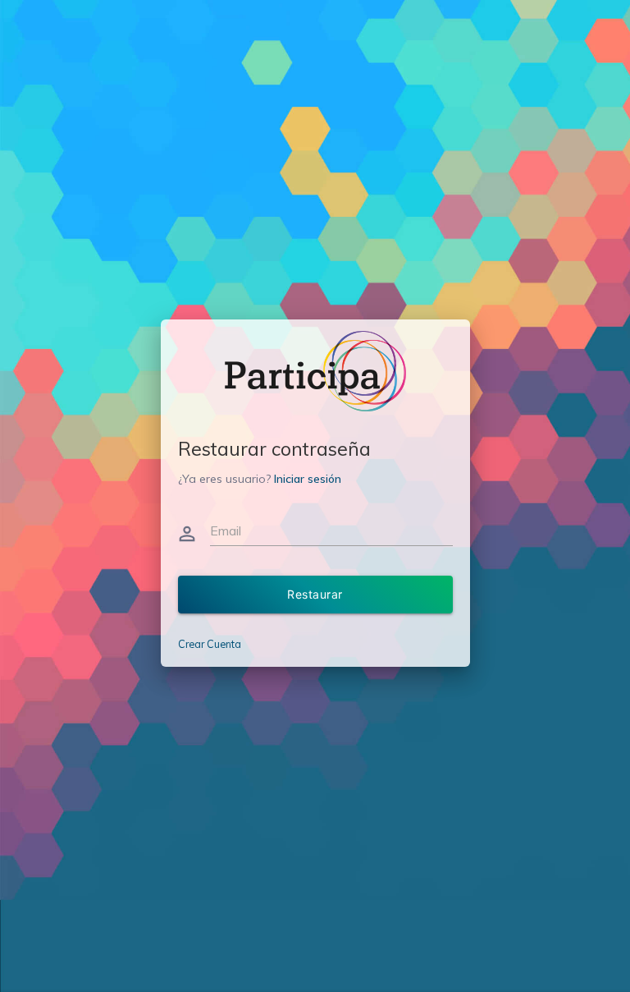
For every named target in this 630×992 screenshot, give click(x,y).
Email (225, 530)
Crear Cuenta (209, 643)
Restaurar (315, 594)
